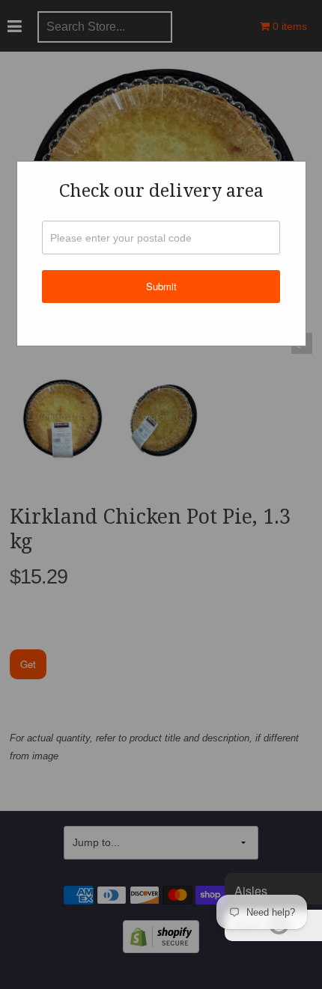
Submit (161, 286)
